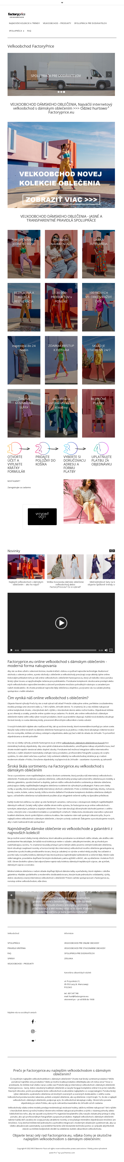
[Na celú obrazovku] (111, 650)
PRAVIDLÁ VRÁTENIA (17, 948)
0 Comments (70, 923)
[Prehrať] (11, 650)
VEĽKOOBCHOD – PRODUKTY (21, 963)
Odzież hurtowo (93, 108)
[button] (113, 550)
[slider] (58, 650)
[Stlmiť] (106, 650)
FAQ (29, 31)
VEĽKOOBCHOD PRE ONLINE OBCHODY (81, 943)
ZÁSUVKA (68, 958)
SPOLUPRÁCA (16, 31)
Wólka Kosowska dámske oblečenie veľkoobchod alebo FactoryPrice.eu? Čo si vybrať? (65, 584)
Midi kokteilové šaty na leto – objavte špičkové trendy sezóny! (104, 583)
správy (11, 958)
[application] (61, 623)
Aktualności (62, 884)
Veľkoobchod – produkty (57, 23)
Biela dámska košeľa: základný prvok (62, 890)
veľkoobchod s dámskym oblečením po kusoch (83, 742)
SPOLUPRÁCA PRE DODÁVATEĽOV (90, 23)
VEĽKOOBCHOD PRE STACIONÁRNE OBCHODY (84, 948)
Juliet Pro (53, 1153)
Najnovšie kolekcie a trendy (24, 23)
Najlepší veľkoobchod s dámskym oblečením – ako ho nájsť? (26, 583)
